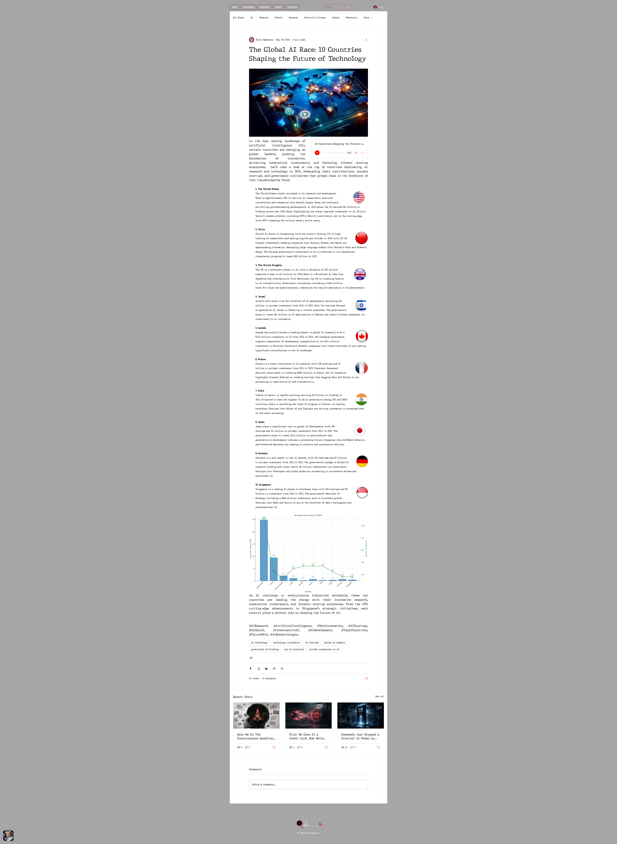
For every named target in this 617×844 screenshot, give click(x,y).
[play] (317, 152)
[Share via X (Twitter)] (258, 668)
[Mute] (355, 152)
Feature (263, 17)
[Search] (348, 7)
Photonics (351, 17)
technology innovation (286, 642)
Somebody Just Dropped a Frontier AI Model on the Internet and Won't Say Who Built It (360, 736)
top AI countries (294, 649)
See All (379, 696)
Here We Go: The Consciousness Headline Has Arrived (255, 736)
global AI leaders (334, 642)
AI (251, 17)
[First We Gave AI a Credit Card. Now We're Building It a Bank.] (308, 716)
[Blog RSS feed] (320, 824)
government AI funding (265, 649)
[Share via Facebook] (250, 668)
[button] (248, 7)
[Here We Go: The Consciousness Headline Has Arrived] (256, 716)
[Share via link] (274, 668)
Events (278, 17)
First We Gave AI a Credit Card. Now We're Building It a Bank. (306, 736)
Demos (335, 17)
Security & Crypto (315, 17)
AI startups (312, 642)
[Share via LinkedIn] (266, 668)
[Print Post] (282, 668)
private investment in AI (324, 649)
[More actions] (366, 40)
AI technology (259, 642)
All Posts (238, 17)
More (366, 17)
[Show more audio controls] (362, 152)
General (293, 17)
